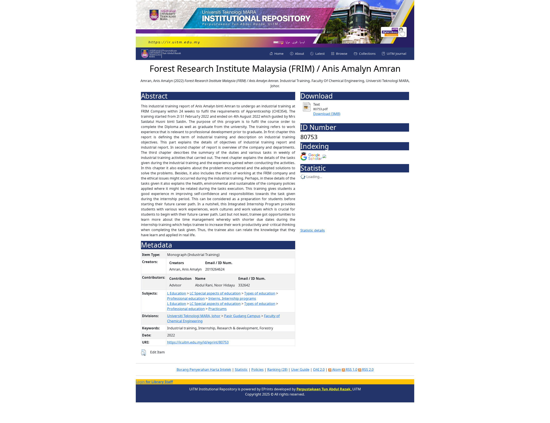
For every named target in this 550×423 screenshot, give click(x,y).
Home (278, 53)
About (299, 53)
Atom (336, 369)
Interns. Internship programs (232, 298)
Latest (320, 53)
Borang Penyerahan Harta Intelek (204, 369)
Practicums (217, 308)
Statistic (241, 369)
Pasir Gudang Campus (242, 315)
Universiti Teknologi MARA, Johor (193, 315)
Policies (257, 369)
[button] (143, 352)
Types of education (259, 293)
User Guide (300, 369)
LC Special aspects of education (215, 293)
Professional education (186, 298)
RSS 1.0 (351, 369)
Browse (341, 53)
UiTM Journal (396, 53)
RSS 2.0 (367, 369)
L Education (176, 293)
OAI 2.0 (319, 369)
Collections (367, 53)
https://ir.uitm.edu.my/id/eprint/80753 (198, 342)
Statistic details (312, 230)
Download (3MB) (326, 113)
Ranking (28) (277, 369)
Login (154, 381)
